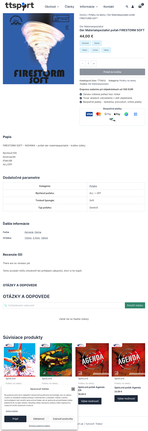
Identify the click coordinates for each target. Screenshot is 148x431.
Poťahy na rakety (97, 15)
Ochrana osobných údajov (39, 426)
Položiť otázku (135, 305)
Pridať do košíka (112, 71)
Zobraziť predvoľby (63, 418)
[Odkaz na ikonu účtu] (132, 6)
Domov (83, 15)
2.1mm (36, 237)
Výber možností (90, 401)
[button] (73, 389)
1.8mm (44, 237)
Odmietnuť (38, 418)
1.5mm (28, 237)
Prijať (15, 418)
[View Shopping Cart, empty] (140, 6)
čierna (38, 232)
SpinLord (10, 378)
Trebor (99, 423)
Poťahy (93, 186)
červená (29, 232)
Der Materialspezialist (91, 26)
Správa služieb (12, 411)
